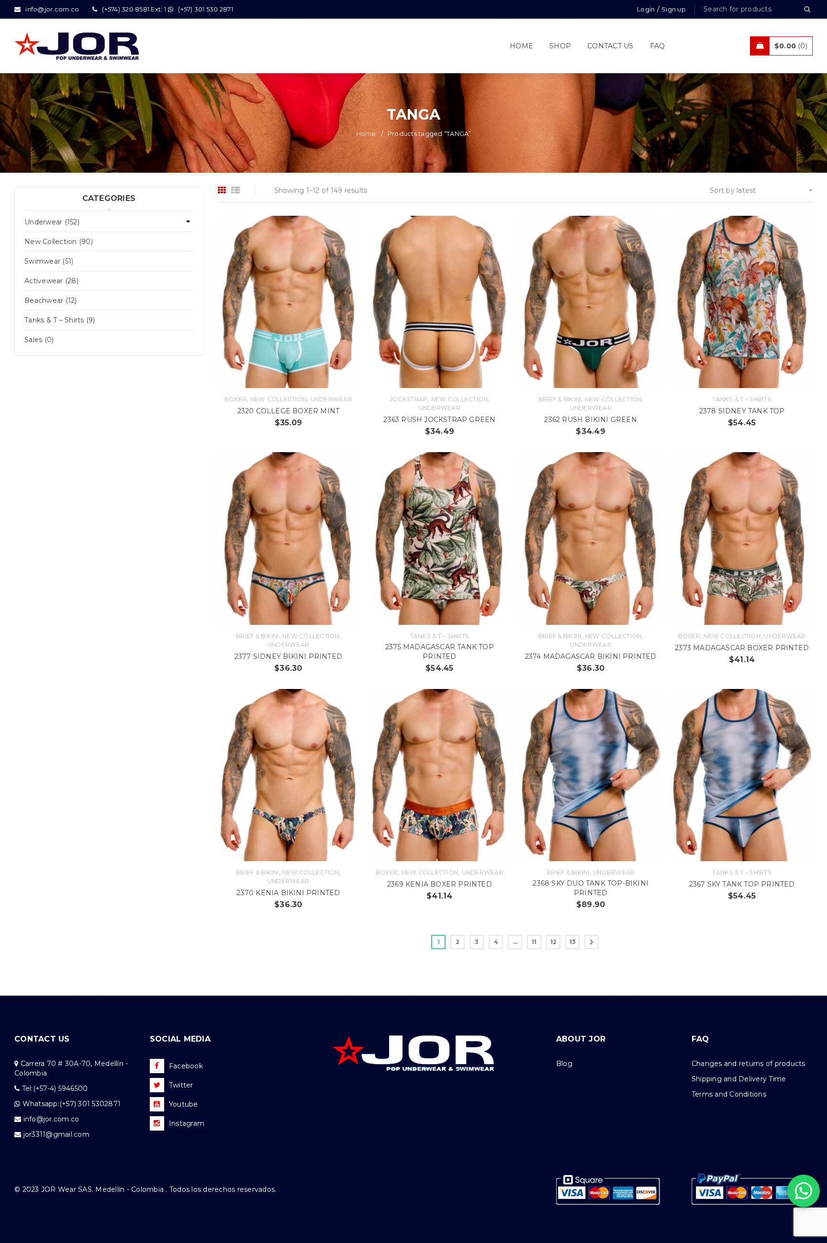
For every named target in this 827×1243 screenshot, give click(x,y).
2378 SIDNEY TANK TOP (742, 411)
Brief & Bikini (559, 399)
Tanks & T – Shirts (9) (59, 320)
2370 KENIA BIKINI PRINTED (288, 892)
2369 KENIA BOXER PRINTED (439, 884)
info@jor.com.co (51, 1119)
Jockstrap (408, 399)
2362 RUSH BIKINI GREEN (590, 419)
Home (366, 133)
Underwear (331, 399)
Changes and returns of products (748, 1063)
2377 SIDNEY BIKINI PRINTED (288, 656)
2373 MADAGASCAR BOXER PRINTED (742, 648)
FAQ (700, 1038)
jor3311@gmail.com (56, 1134)
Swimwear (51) (48, 261)
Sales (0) (39, 339)
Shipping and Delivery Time (739, 1079)
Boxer (235, 399)
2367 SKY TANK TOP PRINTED (742, 884)
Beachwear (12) (50, 300)
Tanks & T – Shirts (741, 399)
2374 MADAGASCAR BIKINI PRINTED (591, 656)
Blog (564, 1063)
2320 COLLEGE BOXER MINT (288, 411)
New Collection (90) (58, 241)
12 (553, 941)
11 (534, 941)
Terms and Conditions (729, 1094)
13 (573, 941)
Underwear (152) (51, 222)
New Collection (278, 399)
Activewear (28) (51, 281)
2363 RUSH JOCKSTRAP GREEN (439, 419)
